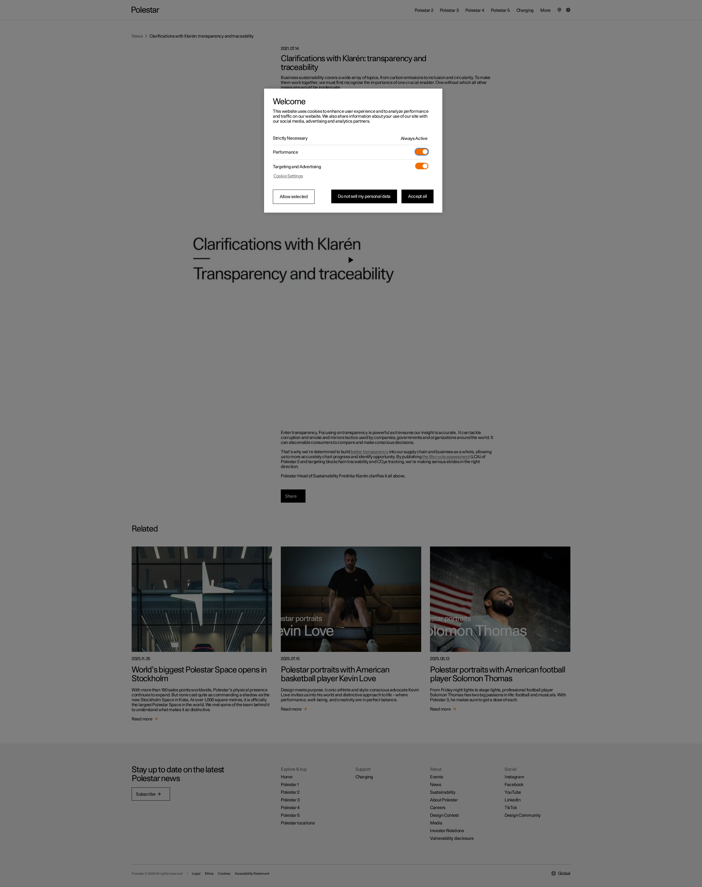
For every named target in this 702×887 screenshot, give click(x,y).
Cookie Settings (288, 176)
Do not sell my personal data (364, 196)
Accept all (417, 196)
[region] (353, 151)
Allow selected (294, 197)
